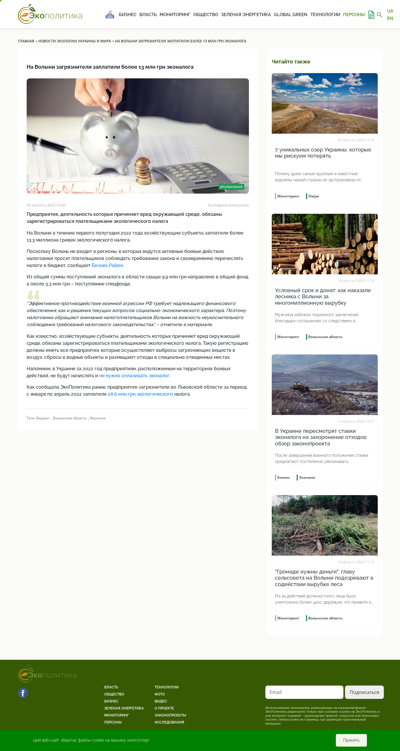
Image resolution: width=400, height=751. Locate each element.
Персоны (354, 14)
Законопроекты (170, 715)
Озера (313, 196)
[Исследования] (371, 15)
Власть (148, 14)
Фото (160, 694)
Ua (390, 11)
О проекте (164, 708)
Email (276, 692)
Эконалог (98, 418)
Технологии (325, 14)
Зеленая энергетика (246, 14)
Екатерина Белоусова (228, 205)
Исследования (169, 722)
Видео (161, 701)
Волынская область (70, 418)
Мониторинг (175, 14)
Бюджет (43, 418)
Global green (290, 14)
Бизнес (127, 14)
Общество (205, 14)
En (390, 18)
